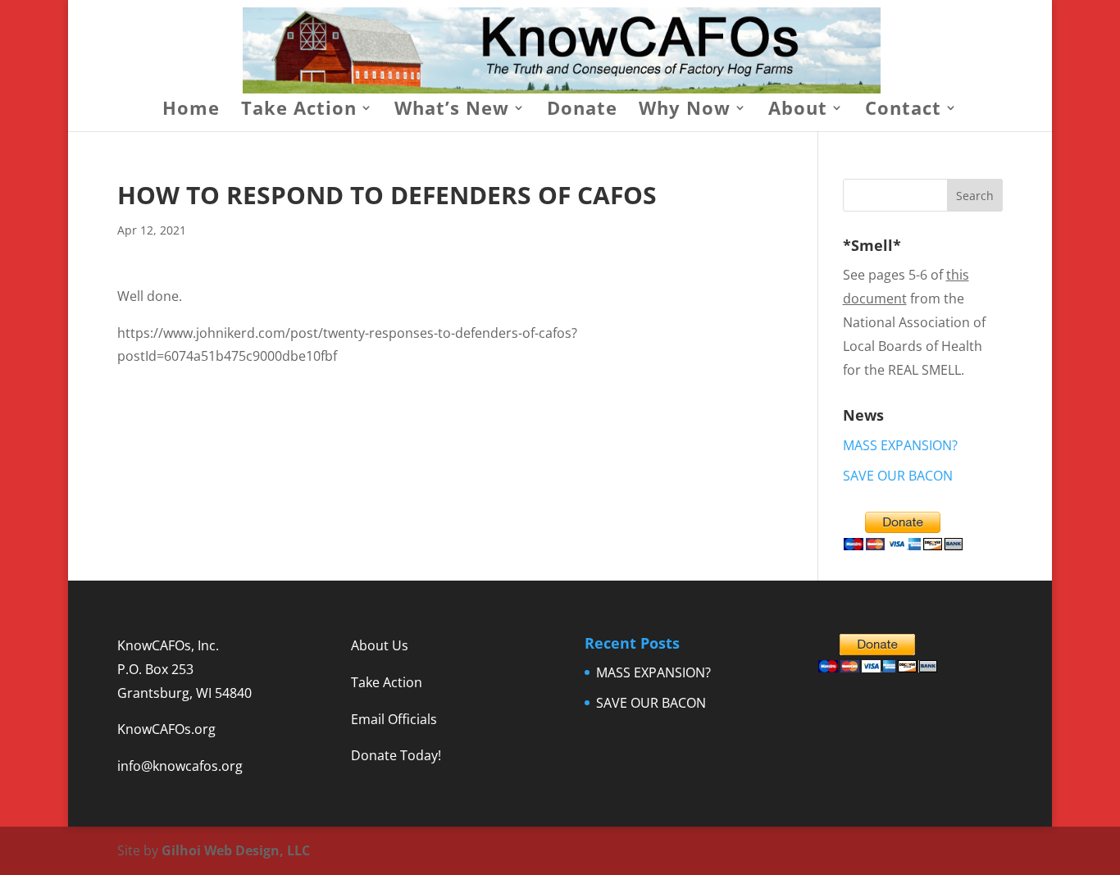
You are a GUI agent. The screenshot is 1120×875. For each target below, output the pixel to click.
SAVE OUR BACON (898, 476)
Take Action (299, 111)
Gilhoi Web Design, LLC (236, 850)
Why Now (685, 111)
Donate (582, 111)
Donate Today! (396, 755)
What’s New (451, 111)
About (797, 111)
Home (191, 111)
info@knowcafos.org (180, 766)
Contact (903, 111)
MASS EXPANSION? (900, 445)
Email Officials (394, 719)
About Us (379, 645)
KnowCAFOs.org (166, 729)
